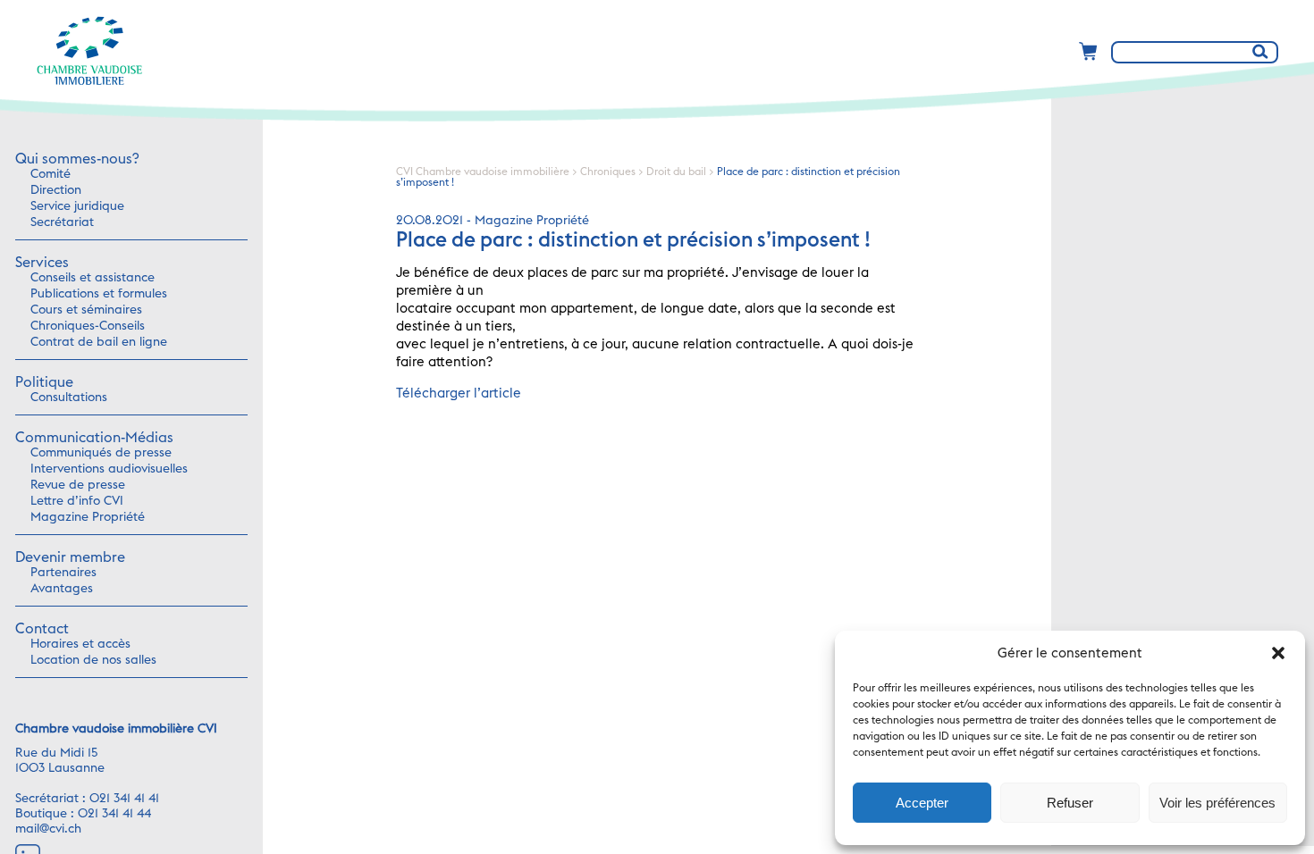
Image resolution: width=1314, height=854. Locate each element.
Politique (44, 382)
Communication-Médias (94, 438)
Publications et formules (98, 294)
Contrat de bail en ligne (98, 342)
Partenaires (63, 572)
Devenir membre (70, 557)
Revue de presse (77, 485)
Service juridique (77, 206)
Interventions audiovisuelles (109, 469)
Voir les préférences (1217, 802)
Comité (50, 174)
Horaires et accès (80, 644)
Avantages (61, 588)
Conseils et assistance (92, 278)
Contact (42, 629)
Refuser (1070, 802)
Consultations (68, 397)
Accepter (922, 802)
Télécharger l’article (458, 393)
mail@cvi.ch (48, 829)
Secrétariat (62, 222)
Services (42, 262)
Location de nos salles (93, 660)
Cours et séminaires (86, 310)
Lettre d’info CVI (76, 501)
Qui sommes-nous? (77, 159)
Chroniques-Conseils (87, 326)
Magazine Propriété (87, 517)
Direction (55, 190)
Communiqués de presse (101, 453)
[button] (1278, 653)
